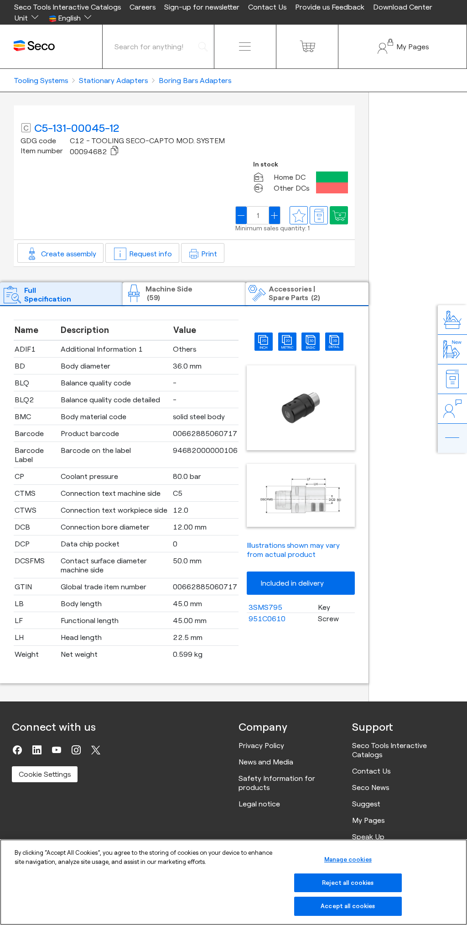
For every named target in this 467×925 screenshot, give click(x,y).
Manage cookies (348, 859)
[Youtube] (56, 750)
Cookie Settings (45, 774)
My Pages (368, 820)
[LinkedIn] (36, 750)
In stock (265, 164)
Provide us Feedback (329, 6)
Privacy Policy (261, 745)
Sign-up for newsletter (201, 6)
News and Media (266, 761)
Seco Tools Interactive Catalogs (67, 6)
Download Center (402, 6)
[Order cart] (307, 46)
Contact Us (267, 6)
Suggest (366, 803)
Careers (143, 6)
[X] (95, 750)
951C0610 (267, 618)
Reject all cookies (348, 882)
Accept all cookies (348, 905)
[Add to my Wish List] (339, 215)
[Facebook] (17, 750)
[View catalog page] (319, 215)
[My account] (402, 46)
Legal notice (259, 803)
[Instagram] (76, 750)
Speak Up (368, 836)
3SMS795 (265, 607)
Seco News (370, 787)
